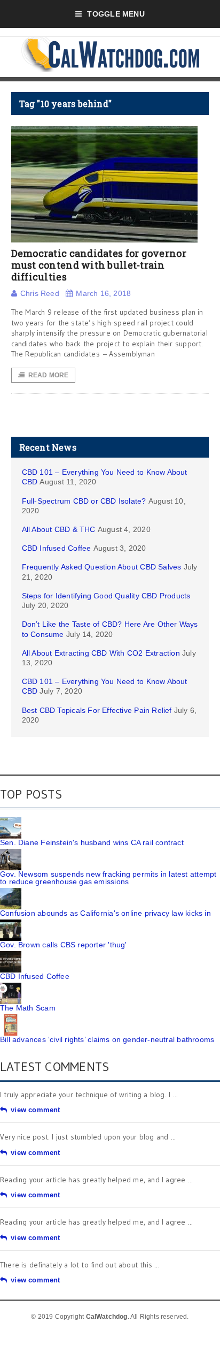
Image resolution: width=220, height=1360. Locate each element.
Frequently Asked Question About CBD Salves (102, 567)
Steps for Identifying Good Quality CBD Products (106, 595)
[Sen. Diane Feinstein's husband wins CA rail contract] (10, 821)
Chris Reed (39, 293)
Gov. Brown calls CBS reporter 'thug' (63, 944)
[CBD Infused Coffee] (10, 955)
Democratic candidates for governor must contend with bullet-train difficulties (98, 265)
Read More (48, 375)
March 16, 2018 (103, 293)
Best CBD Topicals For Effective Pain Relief (97, 710)
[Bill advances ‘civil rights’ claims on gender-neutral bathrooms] (10, 1018)
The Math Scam (28, 1008)
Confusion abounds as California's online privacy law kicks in (105, 913)
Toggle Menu (115, 14)
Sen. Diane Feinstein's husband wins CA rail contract (92, 842)
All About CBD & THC (59, 529)
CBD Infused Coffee (56, 548)
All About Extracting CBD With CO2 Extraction (101, 653)
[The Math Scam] (10, 986)
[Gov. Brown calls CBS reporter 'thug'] (10, 923)
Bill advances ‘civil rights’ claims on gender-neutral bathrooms (107, 1039)
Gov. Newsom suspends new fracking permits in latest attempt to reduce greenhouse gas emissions (108, 878)
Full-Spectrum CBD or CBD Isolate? (84, 501)
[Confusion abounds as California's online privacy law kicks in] (10, 891)
